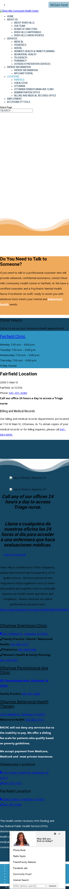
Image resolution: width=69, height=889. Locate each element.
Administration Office (27, 92)
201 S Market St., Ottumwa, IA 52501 (25, 633)
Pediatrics (20, 44)
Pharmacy (20, 60)
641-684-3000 (27, 649)
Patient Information (19, 67)
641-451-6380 (18, 393)
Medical (19, 41)
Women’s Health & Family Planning (34, 51)
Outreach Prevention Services (32, 63)
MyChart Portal (59, 5)
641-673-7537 (12, 783)
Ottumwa (19, 86)
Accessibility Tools (18, 101)
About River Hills (24, 22)
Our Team (19, 25)
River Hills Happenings (27, 32)
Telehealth (20, 57)
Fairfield (19, 79)
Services (12, 38)
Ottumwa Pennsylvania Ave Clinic (34, 89)
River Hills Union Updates (29, 35)
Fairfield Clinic (12, 336)
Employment (14, 98)
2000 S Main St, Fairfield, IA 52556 (23, 799)
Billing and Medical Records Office (35, 95)
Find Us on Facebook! (15, 554)
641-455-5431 (9, 660)
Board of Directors (25, 29)
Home (10, 16)
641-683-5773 (19, 644)
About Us (12, 19)
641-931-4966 (31, 693)
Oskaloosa (21, 82)
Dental (18, 48)
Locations (13, 76)
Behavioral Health (25, 54)
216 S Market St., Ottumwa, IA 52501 (22, 714)
